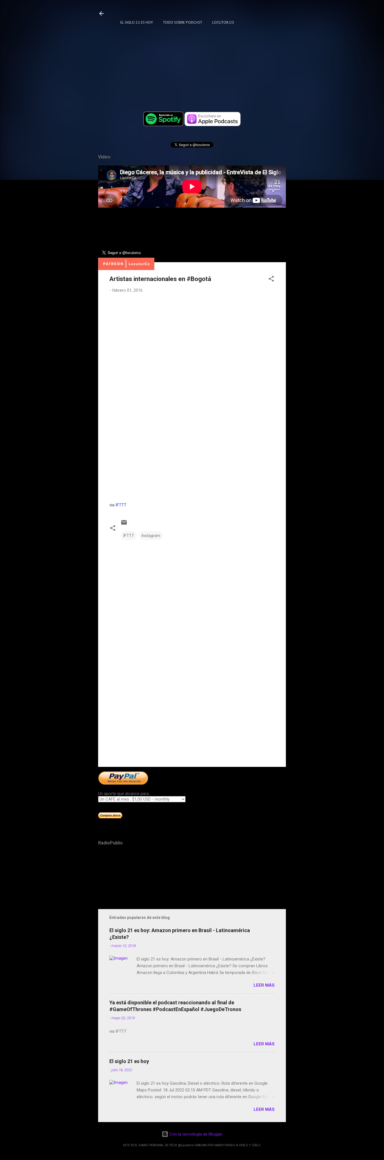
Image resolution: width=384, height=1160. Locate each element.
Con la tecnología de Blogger (195, 1134)
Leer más (264, 985)
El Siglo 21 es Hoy (136, 23)
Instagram (150, 535)
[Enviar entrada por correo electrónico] (124, 524)
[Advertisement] (192, 714)
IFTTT (121, 505)
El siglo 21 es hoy (129, 1061)
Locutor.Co (223, 23)
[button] (271, 279)
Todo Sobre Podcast (182, 23)
